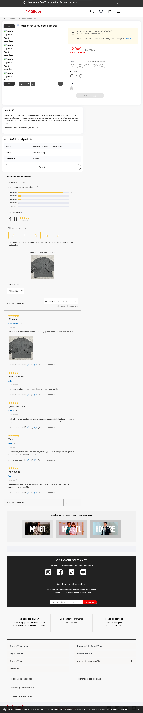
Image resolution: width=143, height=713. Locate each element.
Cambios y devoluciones (22, 687)
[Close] (117, 3)
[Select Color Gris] (71, 88)
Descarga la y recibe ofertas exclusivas (52, 2)
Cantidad (74, 71)
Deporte (13, 19)
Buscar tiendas (84, 653)
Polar (128, 38)
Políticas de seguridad (21, 679)
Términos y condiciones (89, 679)
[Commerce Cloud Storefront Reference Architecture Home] (32, 11)
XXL (102, 66)
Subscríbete (90, 602)
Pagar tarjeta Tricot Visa (89, 646)
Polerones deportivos (27, 19)
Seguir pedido (17, 653)
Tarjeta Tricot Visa (19, 646)
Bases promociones (23, 696)
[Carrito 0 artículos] (109, 11)
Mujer (5, 19)
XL (95, 66)
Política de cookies (119, 709)
